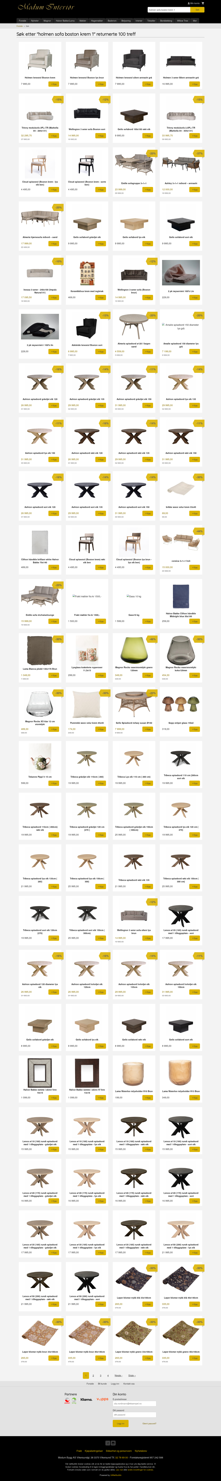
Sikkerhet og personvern (119, 1451)
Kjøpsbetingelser (94, 1451)
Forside (22, 20)
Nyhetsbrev (141, 1451)
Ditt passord (118, 1410)
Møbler (83, 20)
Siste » (132, 1375)
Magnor (47, 20)
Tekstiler (151, 20)
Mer (195, 20)
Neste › (118, 1375)
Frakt (79, 1451)
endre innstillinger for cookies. (141, 1469)
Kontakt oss (129, 1383)
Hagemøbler (97, 20)
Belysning (126, 20)
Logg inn (115, 1383)
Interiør (139, 20)
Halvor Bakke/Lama (65, 20)
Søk (197, 9)
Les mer (120, 1469)
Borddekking (166, 20)
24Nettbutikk (115, 1475)
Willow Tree (182, 20)
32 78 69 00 (121, 1457)
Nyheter (35, 20)
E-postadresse (120, 1399)
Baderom (112, 20)
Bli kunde (102, 1383)
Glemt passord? (149, 1423)
